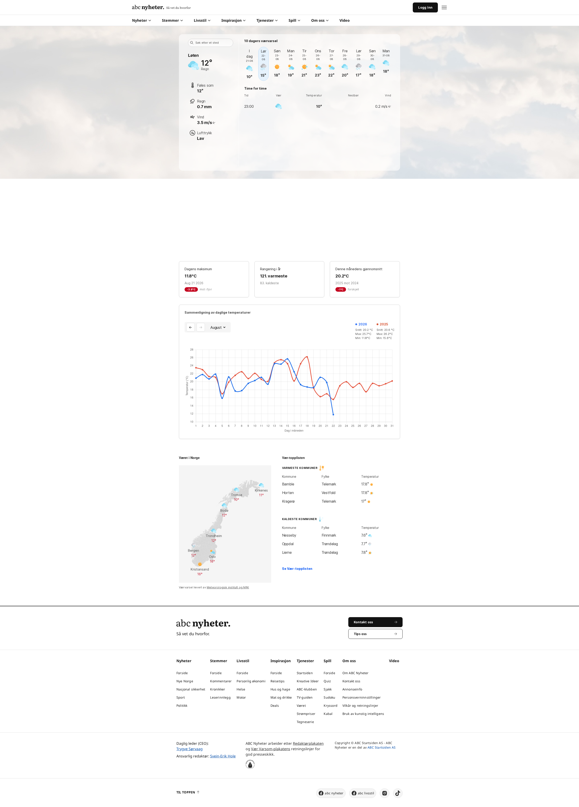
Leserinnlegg (220, 697)
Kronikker (217, 689)
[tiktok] (398, 793)
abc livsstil (366, 793)
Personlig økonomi (251, 681)
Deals (275, 705)
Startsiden (305, 673)
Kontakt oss (351, 681)
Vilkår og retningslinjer (360, 705)
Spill (292, 20)
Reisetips (278, 681)
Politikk (181, 705)
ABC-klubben (307, 689)
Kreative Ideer (308, 681)
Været (301, 705)
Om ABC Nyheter (355, 673)
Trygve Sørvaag (189, 748)
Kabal (328, 713)
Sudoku (329, 697)
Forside (182, 673)
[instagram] (384, 793)
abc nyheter (334, 793)
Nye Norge (184, 681)
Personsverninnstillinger (361, 697)
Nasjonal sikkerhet (190, 689)
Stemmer (170, 20)
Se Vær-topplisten (297, 569)
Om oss (318, 20)
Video (344, 20)
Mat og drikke (281, 697)
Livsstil (200, 20)
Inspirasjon (231, 20)
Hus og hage (280, 689)
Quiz (327, 681)
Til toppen (185, 792)
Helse (241, 689)
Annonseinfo (352, 689)
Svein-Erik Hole (223, 756)
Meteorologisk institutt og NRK (228, 587)
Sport (180, 697)
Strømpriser (306, 713)
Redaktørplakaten (308, 743)
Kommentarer (221, 681)
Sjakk (328, 689)
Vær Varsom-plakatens (270, 748)
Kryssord (330, 705)
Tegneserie (305, 722)
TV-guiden (305, 697)
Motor (241, 697)
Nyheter (139, 20)
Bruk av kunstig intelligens (363, 713)
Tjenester (265, 20)
